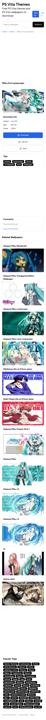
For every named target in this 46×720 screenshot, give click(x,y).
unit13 (17, 685)
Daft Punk (35, 692)
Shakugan (28, 164)
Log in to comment (10, 229)
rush (6, 704)
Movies (23, 670)
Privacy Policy (23, 715)
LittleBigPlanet (10, 701)
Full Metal (35, 685)
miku (6, 695)
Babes (6, 673)
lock (19, 164)
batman (20, 682)
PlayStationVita (10, 688)
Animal (7, 679)
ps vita (38, 707)
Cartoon (22, 667)
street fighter (16, 704)
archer (14, 698)
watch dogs (34, 698)
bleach (29, 701)
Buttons (31, 695)
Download (25, 135)
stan (21, 701)
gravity (7, 707)
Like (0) (25, 142)
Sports (19, 676)
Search (38, 24)
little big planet (26, 707)
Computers (30, 676)
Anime (12, 32)
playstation (9, 682)
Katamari (8, 685)
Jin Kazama (9, 164)
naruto (23, 688)
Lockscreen (18, 161)
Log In (42, 14)
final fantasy (31, 682)
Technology (9, 676)
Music (28, 161)
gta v (6, 698)
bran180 (14, 121)
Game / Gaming (10, 664)
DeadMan (33, 688)
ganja (15, 679)
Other (30, 667)
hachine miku (22, 692)
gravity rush (9, 692)
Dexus (25, 685)
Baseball (23, 698)
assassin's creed (18, 695)
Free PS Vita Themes (9, 715)
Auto (29, 679)
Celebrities (17, 673)
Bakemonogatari (32, 704)
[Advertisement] (23, 57)
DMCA (32, 715)
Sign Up (35, 14)
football (38, 701)
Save (25, 148)
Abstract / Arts (10, 670)
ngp (22, 679)
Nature (27, 673)
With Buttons (10, 667)
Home (4, 32)
